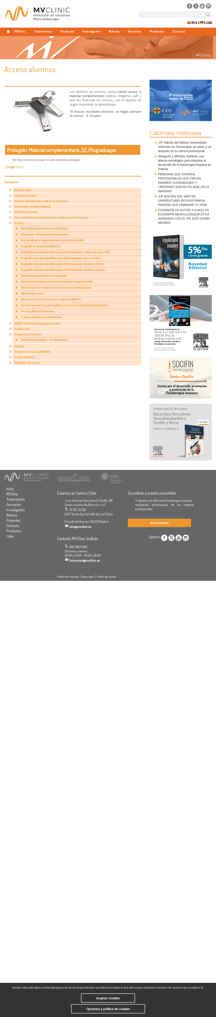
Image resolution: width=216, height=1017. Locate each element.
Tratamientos (43, 31)
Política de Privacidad (68, 576)
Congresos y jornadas (28, 334)
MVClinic (20, 31)
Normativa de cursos (27, 362)
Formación (67, 31)
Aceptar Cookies (108, 998)
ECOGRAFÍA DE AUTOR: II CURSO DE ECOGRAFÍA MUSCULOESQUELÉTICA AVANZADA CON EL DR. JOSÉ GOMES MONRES (184, 216)
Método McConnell (32, 293)
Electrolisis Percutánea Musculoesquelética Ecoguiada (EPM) (56, 281)
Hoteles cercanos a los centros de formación (42, 201)
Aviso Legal (87, 576)
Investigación (92, 31)
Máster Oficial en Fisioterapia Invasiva (37, 323)
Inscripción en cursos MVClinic (33, 351)
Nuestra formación (26, 212)
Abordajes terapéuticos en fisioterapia (44, 228)
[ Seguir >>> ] (14, 167)
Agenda (19, 346)
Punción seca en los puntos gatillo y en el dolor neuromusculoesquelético (65, 305)
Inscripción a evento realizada (33, 206)
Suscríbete (159, 523)
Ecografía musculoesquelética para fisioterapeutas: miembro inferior (62, 264)
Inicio (10, 489)
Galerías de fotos (25, 195)
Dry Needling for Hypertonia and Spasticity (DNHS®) (52, 240)
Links (10, 536)
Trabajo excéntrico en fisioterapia (41, 317)
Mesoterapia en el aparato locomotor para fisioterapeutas (56, 287)
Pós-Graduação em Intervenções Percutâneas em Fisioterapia (52, 217)
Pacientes (135, 31)
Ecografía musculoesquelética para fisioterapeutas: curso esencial (60, 258)
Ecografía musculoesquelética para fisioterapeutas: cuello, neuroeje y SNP (65, 252)
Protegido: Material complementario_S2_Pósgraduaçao (61, 149)
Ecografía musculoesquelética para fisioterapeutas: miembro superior (63, 270)
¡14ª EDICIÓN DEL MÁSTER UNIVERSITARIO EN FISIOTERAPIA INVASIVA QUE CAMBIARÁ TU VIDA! (182, 200)
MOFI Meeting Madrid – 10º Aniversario (44, 340)
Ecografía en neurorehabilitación (40, 246)
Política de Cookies (106, 576)
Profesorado (22, 329)
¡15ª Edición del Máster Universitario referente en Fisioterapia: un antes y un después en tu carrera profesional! (184, 146)
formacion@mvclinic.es (84, 560)
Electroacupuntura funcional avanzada (44, 276)
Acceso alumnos (24, 357)
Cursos (19, 223)
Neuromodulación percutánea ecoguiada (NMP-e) (51, 299)
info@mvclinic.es (80, 527)
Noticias (114, 31)
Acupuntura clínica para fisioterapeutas (44, 234)
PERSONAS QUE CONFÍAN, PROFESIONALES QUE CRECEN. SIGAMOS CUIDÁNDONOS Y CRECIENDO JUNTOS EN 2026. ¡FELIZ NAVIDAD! (183, 182)
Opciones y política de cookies (108, 1009)
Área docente (23, 190)
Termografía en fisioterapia (37, 311)
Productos (157, 31)
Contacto (179, 31)
